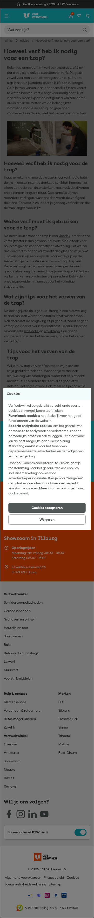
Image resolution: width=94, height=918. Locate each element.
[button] (47, 508)
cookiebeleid (18, 493)
